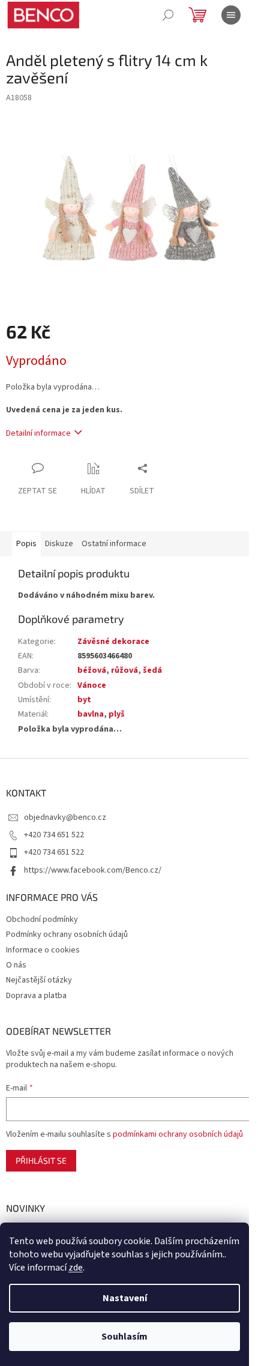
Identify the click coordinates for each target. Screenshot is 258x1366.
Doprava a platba (36, 996)
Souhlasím (124, 1336)
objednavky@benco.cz (65, 817)
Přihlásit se (41, 1160)
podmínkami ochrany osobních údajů (178, 1134)
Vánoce (91, 685)
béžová (91, 670)
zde (75, 1267)
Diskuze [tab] (59, 544)
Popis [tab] (26, 544)
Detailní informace (38, 433)
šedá (152, 670)
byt (84, 700)
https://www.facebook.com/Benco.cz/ (92, 870)
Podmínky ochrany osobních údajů (67, 934)
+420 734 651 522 (54, 835)
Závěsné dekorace (113, 642)
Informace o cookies (43, 950)
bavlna (90, 714)
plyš (117, 714)
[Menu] (231, 15)
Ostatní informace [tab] (114, 544)
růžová (124, 670)
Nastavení (125, 1298)
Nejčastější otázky (39, 980)
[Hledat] (168, 15)
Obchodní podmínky (42, 919)
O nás (16, 965)
